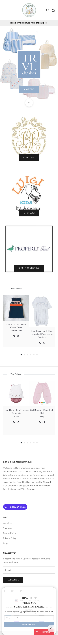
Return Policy (9, 533)
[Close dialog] (54, 589)
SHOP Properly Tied (29, 268)
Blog (5, 543)
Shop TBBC (29, 157)
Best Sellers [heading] (16, 374)
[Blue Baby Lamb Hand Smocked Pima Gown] (42, 311)
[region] (29, 64)
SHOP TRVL (29, 89)
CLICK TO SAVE (29, 624)
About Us (7, 523)
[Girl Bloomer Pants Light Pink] (42, 393)
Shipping (7, 528)
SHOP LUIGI (29, 213)
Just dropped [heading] (16, 289)
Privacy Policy (9, 538)
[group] (16, 321)
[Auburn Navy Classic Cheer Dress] (16, 308)
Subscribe (13, 579)
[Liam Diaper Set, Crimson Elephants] (16, 393)
